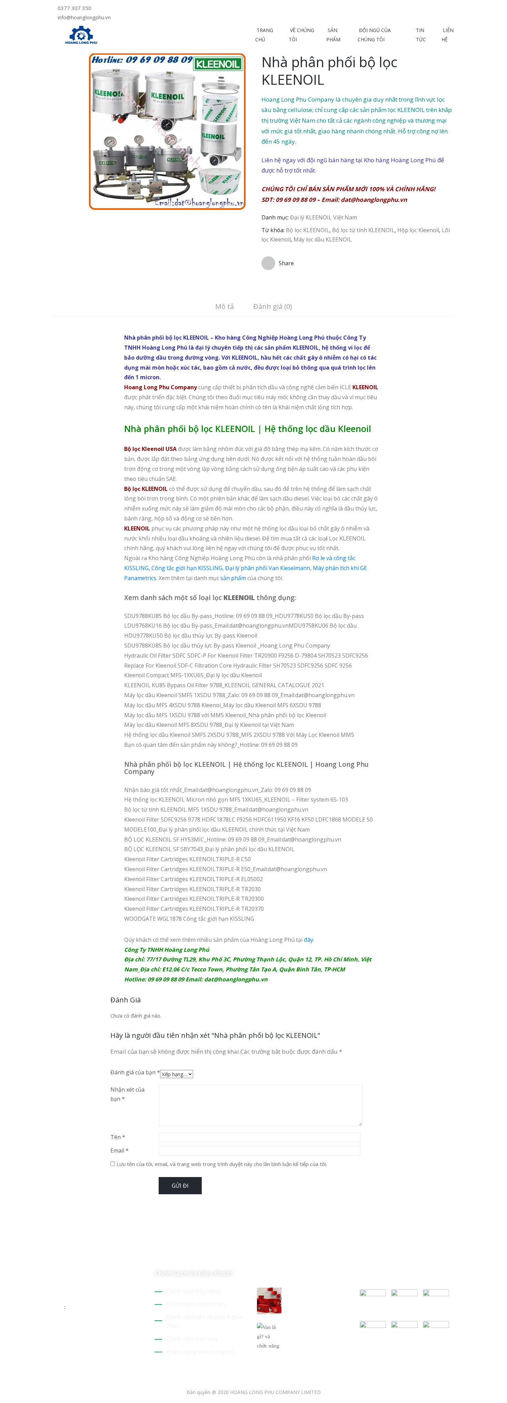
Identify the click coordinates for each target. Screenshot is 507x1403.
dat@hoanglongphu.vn (374, 200)
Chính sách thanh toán (195, 1304)
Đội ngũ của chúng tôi (374, 35)
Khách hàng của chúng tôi (199, 1351)
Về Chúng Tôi (301, 35)
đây (308, 939)
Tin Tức (421, 35)
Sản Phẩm (333, 35)
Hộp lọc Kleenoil (418, 230)
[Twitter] (259, 8)
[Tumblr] (103, 1329)
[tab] (225, 307)
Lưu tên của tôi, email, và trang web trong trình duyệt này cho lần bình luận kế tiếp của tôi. (222, 1163)
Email (119, 1150)
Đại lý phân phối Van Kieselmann (267, 568)
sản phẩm (233, 578)
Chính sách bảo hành (193, 1291)
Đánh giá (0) (272, 306)
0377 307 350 (74, 7)
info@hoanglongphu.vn (84, 17)
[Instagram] (274, 8)
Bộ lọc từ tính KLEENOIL (363, 230)
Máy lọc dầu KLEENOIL (323, 239)
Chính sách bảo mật (191, 1339)
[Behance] (115, 1329)
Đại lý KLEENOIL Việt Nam (323, 217)
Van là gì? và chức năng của (314, 1331)
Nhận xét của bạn (127, 1094)
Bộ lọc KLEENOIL (307, 230)
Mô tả (224, 306)
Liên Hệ (447, 35)
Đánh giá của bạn (135, 1072)
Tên (117, 1137)
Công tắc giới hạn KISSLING (186, 568)
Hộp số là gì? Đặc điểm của (312, 1296)
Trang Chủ (264, 35)
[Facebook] (269, 8)
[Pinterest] (264, 8)
